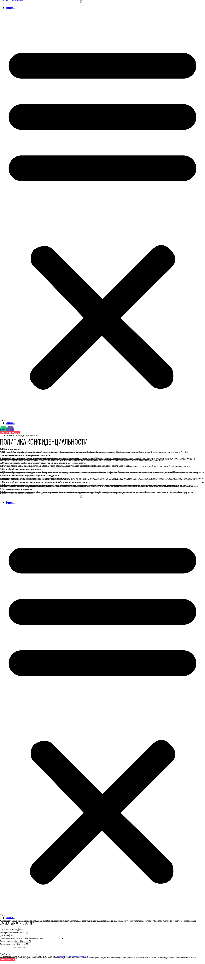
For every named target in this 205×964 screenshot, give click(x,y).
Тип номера (5, 937)
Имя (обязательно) (9, 929)
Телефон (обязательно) (11, 932)
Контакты (10, 8)
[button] (102, 215)
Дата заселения (7, 941)
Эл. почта (4, 935)
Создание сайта (7, 920)
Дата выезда (6, 944)
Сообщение (6, 954)
